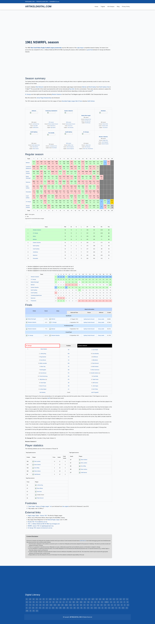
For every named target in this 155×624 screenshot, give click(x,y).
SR (68, 382)
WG (68, 353)
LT (66, 602)
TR (36, 605)
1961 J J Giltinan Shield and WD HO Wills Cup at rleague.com (44, 524)
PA (81, 607)
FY (94, 605)
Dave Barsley (96, 353)
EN (37, 599)
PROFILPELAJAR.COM (42, 1)
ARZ (50, 599)
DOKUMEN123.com (54, 1)
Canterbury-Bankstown (51, 110)
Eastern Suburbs (68, 110)
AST (93, 599)
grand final (90, 50)
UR (40, 605)
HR (47, 602)
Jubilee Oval (87, 145)
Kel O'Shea (95, 389)
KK (98, 602)
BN (103, 599)
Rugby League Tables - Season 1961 (37, 515)
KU (40, 607)
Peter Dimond (95, 363)
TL (116, 607)
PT (60, 599)
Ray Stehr (72, 89)
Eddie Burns (52, 125)
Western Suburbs (56, 94)
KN (33, 607)
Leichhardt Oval (35, 124)
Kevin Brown (43, 373)
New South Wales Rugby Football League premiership (46, 47)
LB (46, 607)
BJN (70, 605)
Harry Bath (35, 125)
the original (65, 506)
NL (54, 599)
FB (68, 349)
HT (36, 607)
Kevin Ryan (43, 382)
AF (89, 599)
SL (114, 602)
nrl (50, 506)
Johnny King (43, 353)
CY (117, 599)
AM (59, 605)
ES (40, 599)
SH (121, 602)
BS (77, 605)
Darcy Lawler (101, 319)
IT (46, 599)
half (49, 398)
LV (63, 602)
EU (30, 602)
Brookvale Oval (88, 119)
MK (73, 602)
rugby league (80, 47)
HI (43, 602)
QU (88, 607)
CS (113, 599)
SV (68, 599)
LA (60, 602)
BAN (66, 605)
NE (67, 607)
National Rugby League (53, 519)
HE (53, 602)
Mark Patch (95, 379)
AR (30, 599)
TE (119, 607)
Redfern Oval (70, 145)
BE (107, 599)
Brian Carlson (36, 148)
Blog (118, 6)
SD (105, 607)
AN (62, 605)
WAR (78, 599)
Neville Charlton (105, 143)
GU (105, 605)
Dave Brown (43, 360)
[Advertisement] (73, 25)
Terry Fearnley (70, 127)
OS (128, 605)
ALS (55, 605)
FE (68, 366)
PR (68, 373)
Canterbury (35, 252)
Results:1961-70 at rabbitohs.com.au (37, 522)
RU (85, 599)
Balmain (84, 87)
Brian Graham (44, 349)
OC (71, 607)
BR (81, 605)
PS (84, 607)
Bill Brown (95, 356)
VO (126, 607)
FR (43, 599)
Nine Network (39, 87)
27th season (51, 122)
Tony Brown (105, 127)
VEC (123, 607)
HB (68, 369)
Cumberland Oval (53, 146)
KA (57, 602)
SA (91, 607)
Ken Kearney (87, 146)
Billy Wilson (90, 148)
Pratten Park (105, 140)
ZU (37, 610)
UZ (95, 602)
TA (127, 602)
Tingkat (103, 6)
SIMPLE (106, 602)
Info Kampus (110, 6)
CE (68, 356)
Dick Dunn (70, 125)
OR (74, 607)
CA (110, 599)
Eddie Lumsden (43, 363)
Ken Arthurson (88, 121)
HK (68, 376)
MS (77, 602)
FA (33, 602)
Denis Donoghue (70, 146)
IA (121, 605)
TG (33, 605)
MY (47, 605)
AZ (96, 599)
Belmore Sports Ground (53, 124)
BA (74, 605)
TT (26, 605)
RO (102, 602)
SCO (95, 607)
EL (127, 599)
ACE (51, 605)
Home (96, 6)
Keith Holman (91, 101)
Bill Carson (95, 382)
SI (102, 607)
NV (88, 605)
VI (74, 599)
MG (53, 607)
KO (40, 602)
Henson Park (105, 124)
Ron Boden (54, 147)
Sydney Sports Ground (70, 124)
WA (27, 610)
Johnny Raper (43, 389)
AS (78, 607)
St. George (28, 94)
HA (108, 605)
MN (64, 607)
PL (26, 599)
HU (70, 602)
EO (27, 602)
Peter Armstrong (43, 376)
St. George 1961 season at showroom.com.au (40, 528)
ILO (118, 605)
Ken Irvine (39, 491)
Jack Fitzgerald (105, 142)
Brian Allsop (40, 488)
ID (50, 602)
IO (111, 605)
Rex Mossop (87, 122)
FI (124, 602)
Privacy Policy (126, 6)
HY (43, 605)
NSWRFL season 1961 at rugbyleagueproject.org (40, 526)
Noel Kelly (95, 376)
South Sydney (68, 132)
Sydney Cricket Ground (89, 322)
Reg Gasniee (43, 356)
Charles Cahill (105, 125)
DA (120, 599)
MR (60, 607)
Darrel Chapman (70, 148)
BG (100, 599)
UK (71, 599)
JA (57, 599)
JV (29, 607)
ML (57, 607)
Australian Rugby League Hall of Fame (72, 101)
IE (124, 605)
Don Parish (95, 349)
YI (30, 610)
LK (68, 389)
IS (26, 607)
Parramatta (51, 132)
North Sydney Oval (104, 87)
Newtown (103, 110)
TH (30, 605)
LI (49, 607)
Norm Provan (43, 386)
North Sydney (92, 87)
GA (98, 605)
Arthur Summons (95, 369)
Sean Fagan (32, 506)
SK (111, 602)
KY (43, 607)
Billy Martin (95, 360)
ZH (82, 599)
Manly (34, 236)
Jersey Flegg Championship (43, 98)
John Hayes (95, 386)
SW (113, 607)
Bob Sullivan (35, 146)
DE (33, 599)
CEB (64, 599)
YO (33, 610)
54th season (68, 122)
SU (109, 607)
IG (115, 605)
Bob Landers (37, 461)
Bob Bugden (43, 369)
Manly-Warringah (85, 115)
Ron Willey (36, 467)
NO (85, 602)
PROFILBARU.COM (30, 1)
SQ (99, 607)
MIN (81, 602)
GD (101, 605)
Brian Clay (85, 148)
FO (91, 605)
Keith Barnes (35, 127)
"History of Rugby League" (42, 506)
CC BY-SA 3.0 (83, 540)
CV (84, 605)
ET (124, 599)
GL (37, 602)
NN (88, 602)
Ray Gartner (53, 127)
